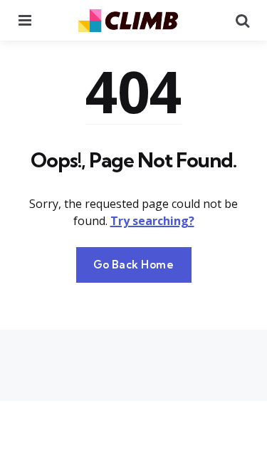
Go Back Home (133, 264)
